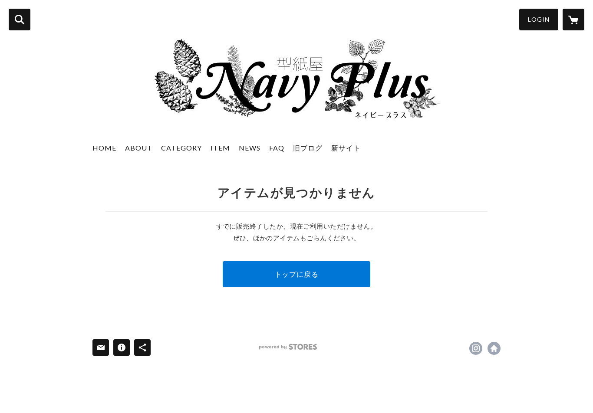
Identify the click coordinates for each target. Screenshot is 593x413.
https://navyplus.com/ (494, 348)
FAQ (276, 148)
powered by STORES (288, 347)
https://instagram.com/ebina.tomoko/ (475, 348)
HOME (104, 148)
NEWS (249, 148)
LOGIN (539, 19)
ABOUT (138, 148)
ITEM (220, 148)
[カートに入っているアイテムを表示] (573, 19)
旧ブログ (308, 148)
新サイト (346, 148)
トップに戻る (297, 274)
